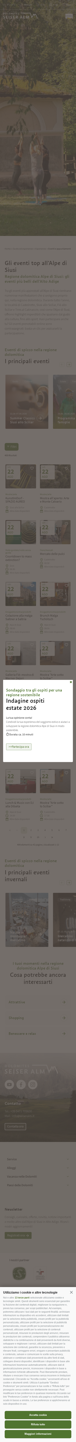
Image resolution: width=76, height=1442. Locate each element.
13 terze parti (22, 1297)
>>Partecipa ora (19, 747)
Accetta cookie (38, 1414)
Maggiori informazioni (38, 1433)
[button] (71, 1292)
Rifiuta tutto (38, 1424)
